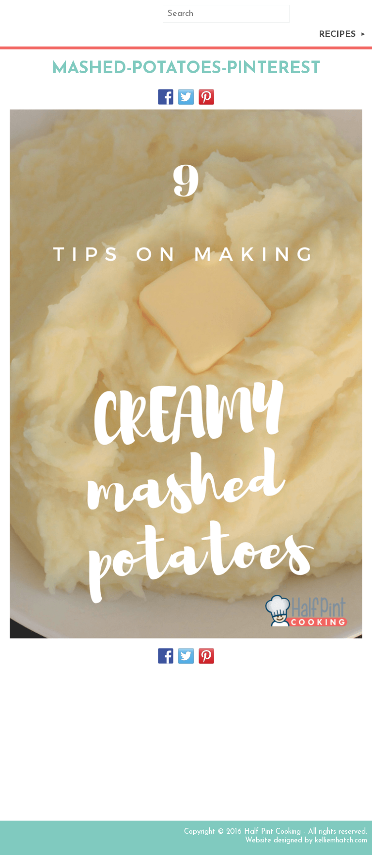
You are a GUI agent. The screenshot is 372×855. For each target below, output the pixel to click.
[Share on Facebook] (165, 97)
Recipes (337, 35)
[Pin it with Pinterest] (206, 97)
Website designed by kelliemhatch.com (306, 840)
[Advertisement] (186, 743)
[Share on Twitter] (186, 97)
